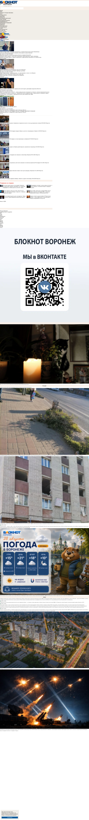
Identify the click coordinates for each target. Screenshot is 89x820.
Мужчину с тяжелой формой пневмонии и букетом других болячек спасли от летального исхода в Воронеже (66, 729)
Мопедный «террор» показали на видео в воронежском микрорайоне (33, 595)
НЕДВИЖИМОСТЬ (3, 21)
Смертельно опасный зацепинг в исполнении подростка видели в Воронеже (70, 602)
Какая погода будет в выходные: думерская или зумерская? (12, 75)
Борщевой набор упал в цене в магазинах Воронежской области (50, 526)
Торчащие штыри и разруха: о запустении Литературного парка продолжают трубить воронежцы (19, 56)
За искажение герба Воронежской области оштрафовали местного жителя (33, 599)
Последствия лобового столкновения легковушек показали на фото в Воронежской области (49, 523)
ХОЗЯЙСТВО (2, 30)
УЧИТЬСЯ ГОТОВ (6, 34)
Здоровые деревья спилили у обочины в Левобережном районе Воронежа (13, 455)
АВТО (1, 11)
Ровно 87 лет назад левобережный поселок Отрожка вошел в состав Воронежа (60, 599)
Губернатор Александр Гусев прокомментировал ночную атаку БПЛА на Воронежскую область (17, 729)
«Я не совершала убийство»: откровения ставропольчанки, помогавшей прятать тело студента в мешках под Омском (20, 609)
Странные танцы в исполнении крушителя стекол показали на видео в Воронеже (40, 455)
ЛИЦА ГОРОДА (3, 19)
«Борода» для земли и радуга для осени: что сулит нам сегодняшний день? (61, 595)
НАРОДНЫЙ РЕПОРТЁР (5, 20)
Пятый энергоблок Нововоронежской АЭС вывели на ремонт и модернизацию (70, 455)
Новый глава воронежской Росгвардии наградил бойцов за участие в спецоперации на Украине (19, 131)
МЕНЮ (1, 10)
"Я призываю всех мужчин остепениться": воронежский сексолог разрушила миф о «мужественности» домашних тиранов (24, 93)
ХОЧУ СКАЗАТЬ (3, 31)
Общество (48, 123)
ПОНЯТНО (9, 817)
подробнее (10, 211)
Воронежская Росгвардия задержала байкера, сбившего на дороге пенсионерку (16, 178)
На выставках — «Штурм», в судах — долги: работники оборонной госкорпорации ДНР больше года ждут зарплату (20, 526)
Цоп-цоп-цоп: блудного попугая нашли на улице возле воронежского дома (29, 598)
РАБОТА (7, 33)
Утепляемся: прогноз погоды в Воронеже (40, 729)
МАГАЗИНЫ (6, 39)
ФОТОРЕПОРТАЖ (3, 29)
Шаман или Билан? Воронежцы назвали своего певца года (11, 74)
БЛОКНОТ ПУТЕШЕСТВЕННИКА (6, 12)
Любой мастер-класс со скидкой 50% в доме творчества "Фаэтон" (13, 110)
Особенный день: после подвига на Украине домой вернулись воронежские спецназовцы (17, 146)
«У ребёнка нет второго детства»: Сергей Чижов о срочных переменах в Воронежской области (69, 607)
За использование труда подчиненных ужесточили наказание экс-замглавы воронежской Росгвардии (20, 162)
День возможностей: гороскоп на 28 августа (9, 598)
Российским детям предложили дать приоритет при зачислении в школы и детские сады (16, 527)
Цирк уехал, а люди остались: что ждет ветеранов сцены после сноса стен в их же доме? (16, 523)
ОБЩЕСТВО (2, 23)
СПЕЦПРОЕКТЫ (3, 27)
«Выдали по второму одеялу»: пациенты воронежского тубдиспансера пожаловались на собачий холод (20, 57)
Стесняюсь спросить (4, 77)
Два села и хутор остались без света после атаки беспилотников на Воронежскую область (14, 384)
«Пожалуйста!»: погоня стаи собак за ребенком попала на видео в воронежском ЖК (54, 609)
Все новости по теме (4, 71)
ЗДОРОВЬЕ (2, 16)
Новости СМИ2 (3, 201)
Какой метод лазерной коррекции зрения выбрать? (80, 609)
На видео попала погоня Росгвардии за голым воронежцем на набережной (14, 138)
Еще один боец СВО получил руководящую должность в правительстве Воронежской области (17, 387)
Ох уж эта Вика (3, 58)
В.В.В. (1, 13)
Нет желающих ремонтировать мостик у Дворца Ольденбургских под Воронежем (75, 526)
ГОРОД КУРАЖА (3, 15)
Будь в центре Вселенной (6, 668)
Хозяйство (2, 76)
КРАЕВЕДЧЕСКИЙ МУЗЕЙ (5, 18)
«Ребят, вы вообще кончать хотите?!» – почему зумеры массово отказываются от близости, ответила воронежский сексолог (24, 92)
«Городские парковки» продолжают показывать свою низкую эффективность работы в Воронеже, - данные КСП (63, 598)
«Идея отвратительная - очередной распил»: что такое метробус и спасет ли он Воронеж (17, 73)
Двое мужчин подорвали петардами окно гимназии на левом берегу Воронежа (15, 154)
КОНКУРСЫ (2, 17)
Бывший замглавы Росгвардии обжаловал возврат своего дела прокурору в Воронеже (17, 170)
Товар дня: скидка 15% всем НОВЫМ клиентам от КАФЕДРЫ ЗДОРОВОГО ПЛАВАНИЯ (17, 111)
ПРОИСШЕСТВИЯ (3, 26)
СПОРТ (1, 28)
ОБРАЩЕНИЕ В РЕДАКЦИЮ (6, 22)
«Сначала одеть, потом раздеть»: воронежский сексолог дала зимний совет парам (16, 94)
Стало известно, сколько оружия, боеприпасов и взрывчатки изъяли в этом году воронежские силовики (20, 123)
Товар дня (2, 95)
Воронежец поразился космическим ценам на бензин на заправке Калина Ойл (15, 55)
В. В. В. (1, 113)
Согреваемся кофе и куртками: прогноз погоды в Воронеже (11, 595)
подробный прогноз (4, 211)
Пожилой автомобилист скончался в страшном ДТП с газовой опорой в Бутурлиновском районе (36, 607)
